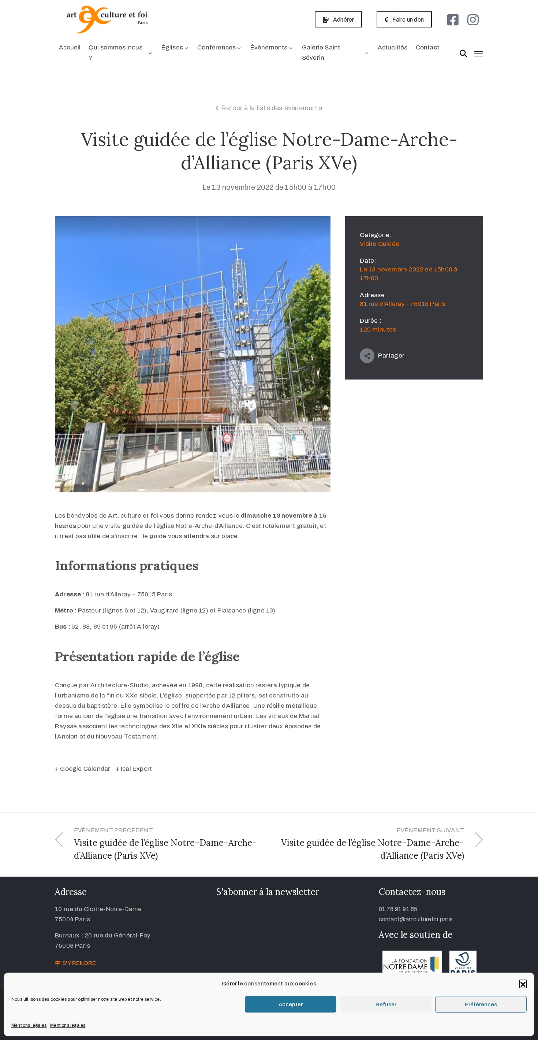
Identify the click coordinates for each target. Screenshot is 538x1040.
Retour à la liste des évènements (271, 108)
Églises (172, 47)
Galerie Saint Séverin (321, 52)
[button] (523, 983)
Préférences (481, 1004)
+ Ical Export (134, 768)
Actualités (393, 47)
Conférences (216, 47)
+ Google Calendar (82, 768)
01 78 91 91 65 (398, 909)
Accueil (70, 47)
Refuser (386, 1004)
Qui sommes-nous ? (115, 52)
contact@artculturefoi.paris (416, 919)
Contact (427, 47)
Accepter (291, 1004)
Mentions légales (28, 1025)
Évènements (269, 47)
